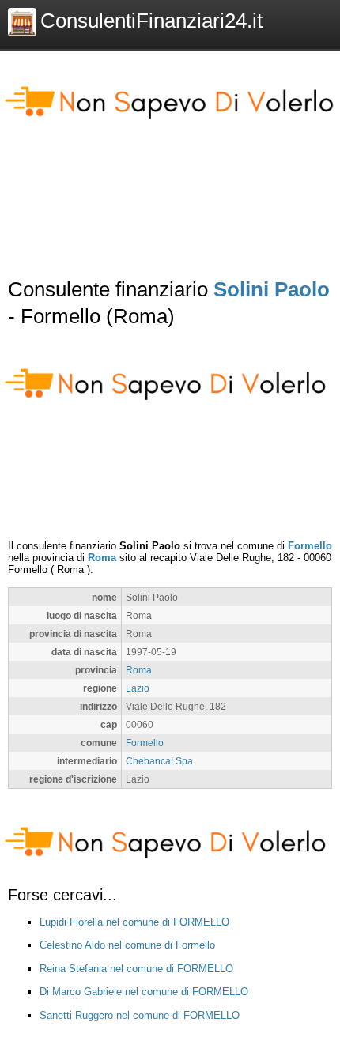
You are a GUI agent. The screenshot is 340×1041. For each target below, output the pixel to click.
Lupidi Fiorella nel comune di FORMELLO (134, 922)
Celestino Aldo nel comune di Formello (127, 945)
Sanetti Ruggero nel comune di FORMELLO (140, 1015)
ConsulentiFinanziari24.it (151, 20)
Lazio (137, 688)
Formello (310, 546)
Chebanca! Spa (159, 761)
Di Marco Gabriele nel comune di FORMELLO (144, 992)
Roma (102, 558)
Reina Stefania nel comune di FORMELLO (136, 969)
